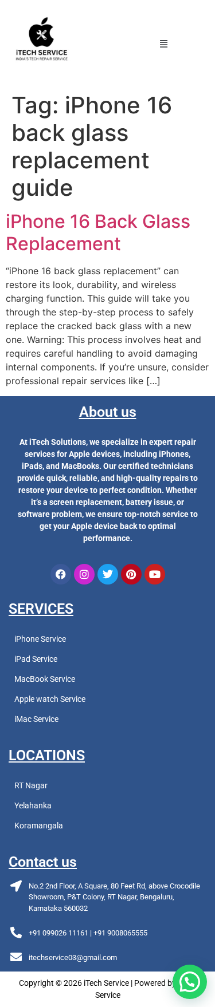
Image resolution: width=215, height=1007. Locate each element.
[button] (164, 43)
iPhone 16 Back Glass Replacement (98, 232)
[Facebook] (60, 574)
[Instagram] (84, 574)
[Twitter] (107, 574)
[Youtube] (154, 574)
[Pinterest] (131, 574)
